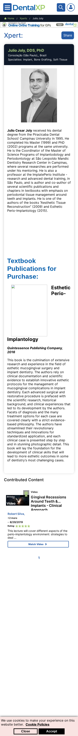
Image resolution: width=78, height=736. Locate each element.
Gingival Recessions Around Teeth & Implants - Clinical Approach (48, 502)
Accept (51, 731)
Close (25, 731)
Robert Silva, (16, 513)
